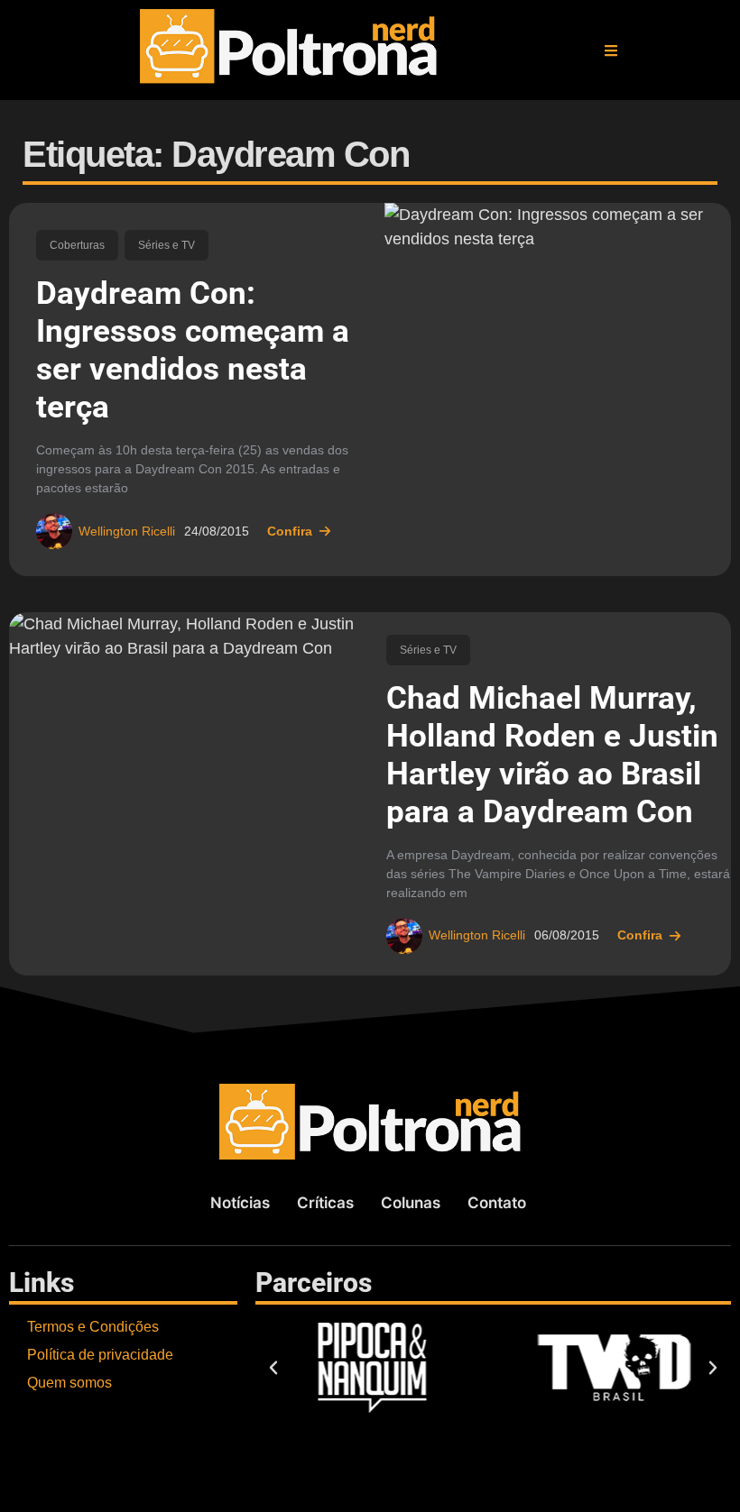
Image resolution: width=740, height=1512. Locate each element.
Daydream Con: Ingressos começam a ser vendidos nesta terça (192, 350)
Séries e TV (166, 245)
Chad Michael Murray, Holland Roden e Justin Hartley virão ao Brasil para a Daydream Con (552, 755)
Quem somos (69, 1382)
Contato (496, 1203)
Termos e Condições (93, 1326)
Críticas (325, 1203)
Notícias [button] (240, 1203)
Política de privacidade (100, 1354)
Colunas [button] (410, 1203)
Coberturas (77, 245)
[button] (611, 50)
